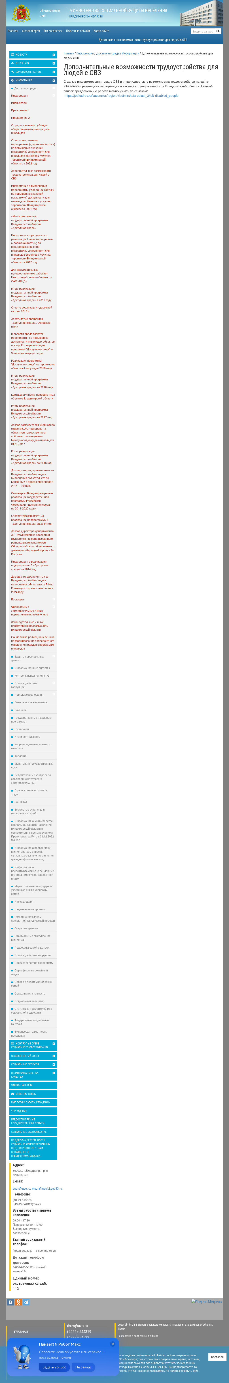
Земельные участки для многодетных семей (28, 811)
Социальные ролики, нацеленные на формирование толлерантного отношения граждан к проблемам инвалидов (33, 642)
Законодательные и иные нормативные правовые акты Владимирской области (30, 625)
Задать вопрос (54, 1367)
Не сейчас (83, 1367)
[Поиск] (218, 31)
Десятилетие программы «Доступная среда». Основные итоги (31, 322)
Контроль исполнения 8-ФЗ (31, 675)
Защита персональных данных (27, 658)
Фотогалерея (31, 31)
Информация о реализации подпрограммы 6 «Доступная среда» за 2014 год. (29, 565)
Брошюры (17, 599)
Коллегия (20, 756)
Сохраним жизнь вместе (29, 993)
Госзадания (22, 729)
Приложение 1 (20, 110)
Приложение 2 (20, 117)
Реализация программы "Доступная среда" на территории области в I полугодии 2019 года (33, 364)
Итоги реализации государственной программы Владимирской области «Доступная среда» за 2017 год (31, 411)
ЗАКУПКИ (20, 802)
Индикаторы (19, 103)
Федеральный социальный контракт (30, 1022)
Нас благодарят (24, 901)
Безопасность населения (30, 702)
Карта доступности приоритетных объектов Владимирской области (33, 396)
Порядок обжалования (28, 694)
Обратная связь (25, 1094)
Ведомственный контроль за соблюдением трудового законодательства (31, 778)
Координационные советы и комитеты (31, 746)
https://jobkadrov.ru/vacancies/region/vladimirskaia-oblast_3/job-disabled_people (121, 95)
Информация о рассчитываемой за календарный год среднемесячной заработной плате (32, 872)
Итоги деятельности (27, 736)
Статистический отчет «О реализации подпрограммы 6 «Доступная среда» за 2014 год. (31, 519)
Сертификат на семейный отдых (29, 972)
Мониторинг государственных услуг (32, 765)
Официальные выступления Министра (31, 937)
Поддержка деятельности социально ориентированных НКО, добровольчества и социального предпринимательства (30, 1148)
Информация (23, 80)
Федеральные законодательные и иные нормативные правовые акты (30, 610)
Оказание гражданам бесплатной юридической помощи (33, 918)
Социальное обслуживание (29, 1131)
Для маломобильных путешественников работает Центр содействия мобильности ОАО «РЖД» (31, 275)
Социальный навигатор (29, 1001)
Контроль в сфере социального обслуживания (30, 1045)
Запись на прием (21, 1085)
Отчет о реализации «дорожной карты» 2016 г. (31, 309)
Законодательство (28, 71)
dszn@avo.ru (77, 1325)
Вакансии (20, 710)
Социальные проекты (25, 1064)
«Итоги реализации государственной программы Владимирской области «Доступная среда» (29, 221)
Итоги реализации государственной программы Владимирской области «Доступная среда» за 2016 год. (31, 456)
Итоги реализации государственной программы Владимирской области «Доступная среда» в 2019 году (31, 294)
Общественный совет (25, 1055)
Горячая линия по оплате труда (29, 792)
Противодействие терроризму (33, 962)
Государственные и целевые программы (31, 719)
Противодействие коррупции (24, 685)
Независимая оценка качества (24, 1074)
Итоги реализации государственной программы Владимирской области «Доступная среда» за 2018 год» (32, 381)
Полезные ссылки (78, 31)
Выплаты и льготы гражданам (30, 1102)
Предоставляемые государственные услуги (27, 1121)
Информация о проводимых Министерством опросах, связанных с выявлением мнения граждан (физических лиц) (32, 853)
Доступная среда (25, 88)
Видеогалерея (53, 31)
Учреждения (19, 1111)
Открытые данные (26, 928)
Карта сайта (101, 31)
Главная (13, 31)
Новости (21, 54)
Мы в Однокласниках (18, 1302)
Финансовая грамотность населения (29, 1033)
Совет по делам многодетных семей (31, 983)
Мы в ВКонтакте (10, 1302)
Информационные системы (32, 668)
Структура (22, 63)
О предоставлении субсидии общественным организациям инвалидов (30, 129)
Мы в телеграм (26, 1302)
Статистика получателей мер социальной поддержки (31, 1010)
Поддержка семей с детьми (31, 947)
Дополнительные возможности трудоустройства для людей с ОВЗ (143, 40)
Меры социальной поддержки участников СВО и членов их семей (31, 889)
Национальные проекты (29, 909)
